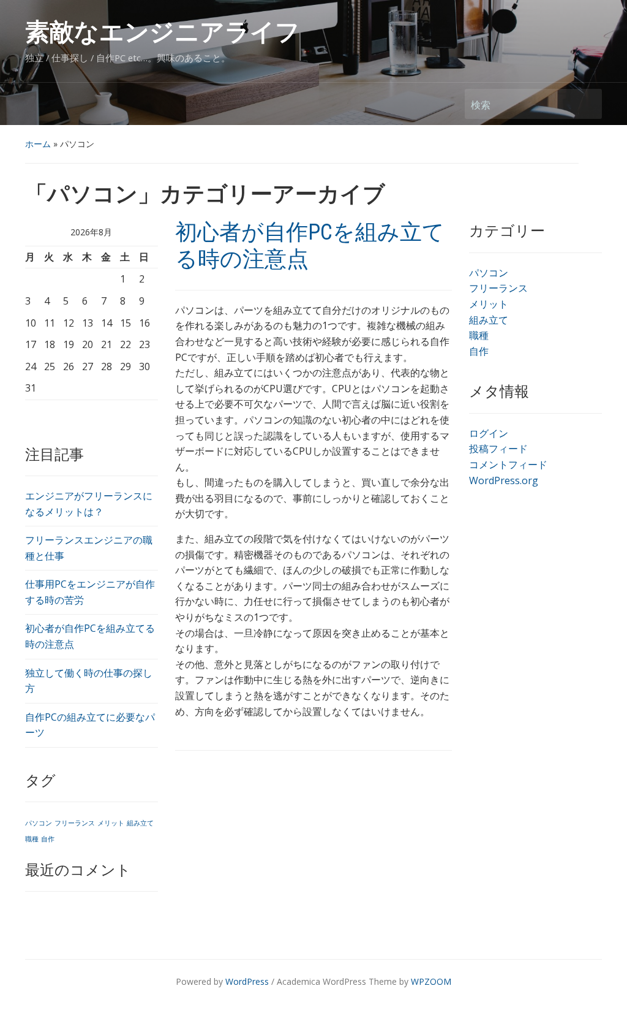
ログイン (488, 433)
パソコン (38, 823)
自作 (47, 839)
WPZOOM (431, 981)
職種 (32, 839)
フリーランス (74, 823)
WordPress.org (503, 480)
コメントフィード (508, 464)
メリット (110, 823)
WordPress (247, 981)
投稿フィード (498, 448)
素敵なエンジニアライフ (162, 32)
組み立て (140, 823)
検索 (586, 104)
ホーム (38, 144)
